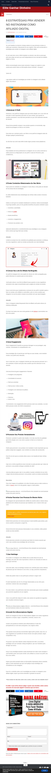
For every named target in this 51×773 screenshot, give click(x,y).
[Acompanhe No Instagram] (43, 768)
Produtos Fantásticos (7, 4)
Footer (25, 762)
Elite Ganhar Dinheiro (17, 7)
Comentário (10, 727)
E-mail (29, 736)
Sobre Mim (14, 1)
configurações (5, 771)
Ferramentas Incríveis (24, 1)
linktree (35, 311)
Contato (8, 1)
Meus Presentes (34, 1)
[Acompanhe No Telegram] (45, 768)
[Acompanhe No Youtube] (47, 768)
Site (8, 741)
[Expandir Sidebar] (2, 14)
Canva (12, 485)
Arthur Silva (11, 32)
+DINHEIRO (9, 14)
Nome (8, 736)
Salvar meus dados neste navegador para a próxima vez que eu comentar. (25, 746)
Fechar (12, 40)
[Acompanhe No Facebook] (40, 768)
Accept (44, 770)
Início (3, 1)
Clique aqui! (10, 516)
